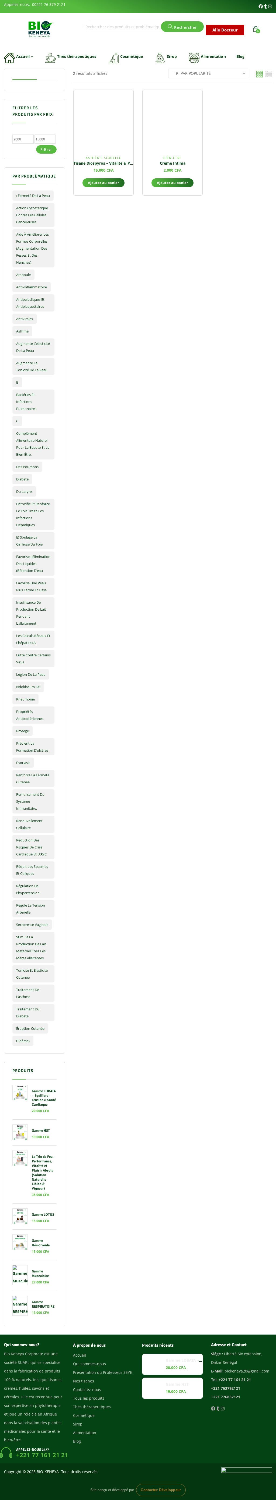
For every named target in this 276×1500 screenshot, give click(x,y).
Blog (240, 56)
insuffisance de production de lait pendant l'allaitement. (31, 613)
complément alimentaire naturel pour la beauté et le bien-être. (32, 444)
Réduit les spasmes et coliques (32, 870)
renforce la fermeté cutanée (32, 778)
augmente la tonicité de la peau (31, 366)
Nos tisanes (83, 1381)
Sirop (172, 56)
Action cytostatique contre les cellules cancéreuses (32, 215)
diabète (22, 479)
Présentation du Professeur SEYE (102, 1372)
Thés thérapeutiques (76, 56)
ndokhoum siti (28, 686)
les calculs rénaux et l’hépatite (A (33, 639)
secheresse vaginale (32, 924)
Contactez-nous (87, 1389)
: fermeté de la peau (33, 195)
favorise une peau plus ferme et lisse (31, 586)
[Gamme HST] (152, 1388)
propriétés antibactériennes (29, 715)
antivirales (24, 318)
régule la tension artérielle (30, 909)
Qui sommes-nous (89, 1363)
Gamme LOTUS (43, 1214)
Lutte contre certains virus (33, 658)
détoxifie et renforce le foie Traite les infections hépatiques (33, 514)
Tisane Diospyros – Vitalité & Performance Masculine (122, 163)
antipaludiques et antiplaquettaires (30, 303)
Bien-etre (172, 158)
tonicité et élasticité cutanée (32, 974)
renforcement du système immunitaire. (30, 801)
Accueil (23, 56)
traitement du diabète (27, 1012)
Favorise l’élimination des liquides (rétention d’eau (33, 563)
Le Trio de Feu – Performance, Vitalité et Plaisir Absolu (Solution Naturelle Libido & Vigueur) (43, 1173)
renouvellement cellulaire (29, 824)
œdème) (23, 1040)
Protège (22, 730)
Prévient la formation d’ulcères (32, 747)
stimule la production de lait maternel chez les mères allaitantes (31, 947)
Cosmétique (131, 56)
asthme (22, 331)
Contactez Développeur (161, 1490)
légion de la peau (31, 674)
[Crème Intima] (172, 120)
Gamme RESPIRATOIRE (43, 1304)
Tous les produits (88, 1398)
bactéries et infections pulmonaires (26, 401)
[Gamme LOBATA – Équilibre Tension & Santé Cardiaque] (152, 1364)
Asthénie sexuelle (103, 158)
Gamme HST (41, 1130)
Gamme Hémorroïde (41, 1243)
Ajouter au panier (103, 182)
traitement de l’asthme (27, 993)
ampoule (23, 274)
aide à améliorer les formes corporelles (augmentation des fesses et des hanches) (32, 248)
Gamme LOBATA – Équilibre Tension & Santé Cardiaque (44, 1098)
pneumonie (25, 699)
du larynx (24, 491)
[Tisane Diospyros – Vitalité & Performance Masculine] (103, 120)
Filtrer (46, 149)
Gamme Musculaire (40, 1273)
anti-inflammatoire (31, 287)
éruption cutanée (30, 1028)
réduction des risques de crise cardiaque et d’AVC (31, 847)
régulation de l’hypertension (28, 889)
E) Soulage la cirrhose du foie (29, 541)
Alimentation (213, 56)
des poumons (27, 466)
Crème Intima (172, 163)
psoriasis (23, 762)
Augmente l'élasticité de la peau (33, 347)
